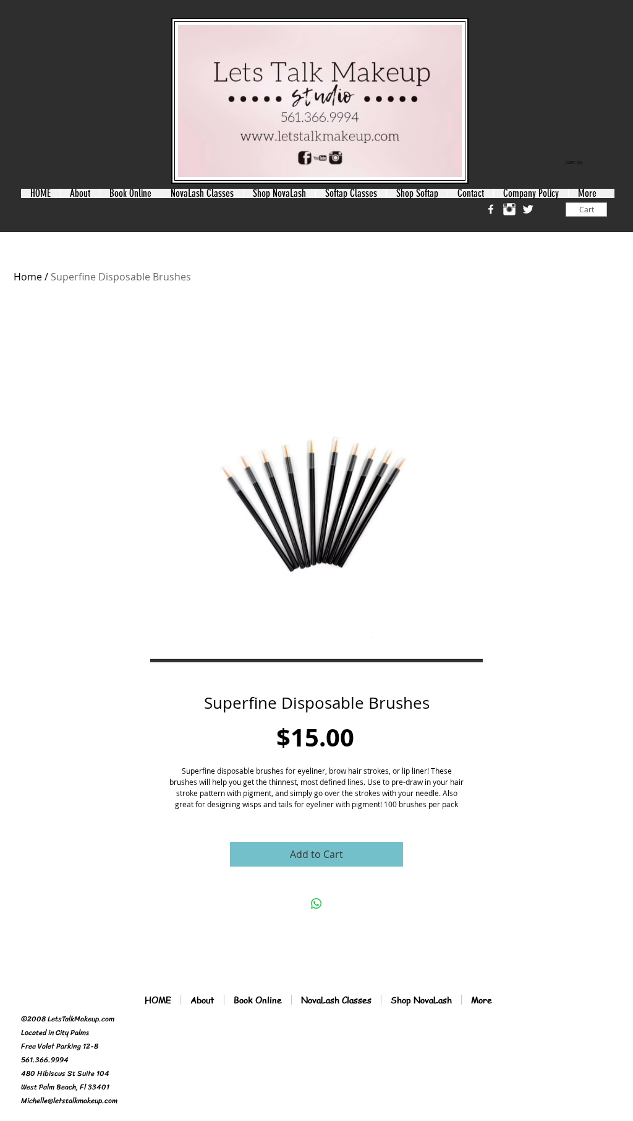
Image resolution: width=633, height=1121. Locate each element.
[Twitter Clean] (528, 209)
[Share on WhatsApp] (316, 903)
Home (28, 276)
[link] (575, 162)
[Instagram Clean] (509, 209)
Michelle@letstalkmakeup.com (69, 1100)
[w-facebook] (491, 209)
